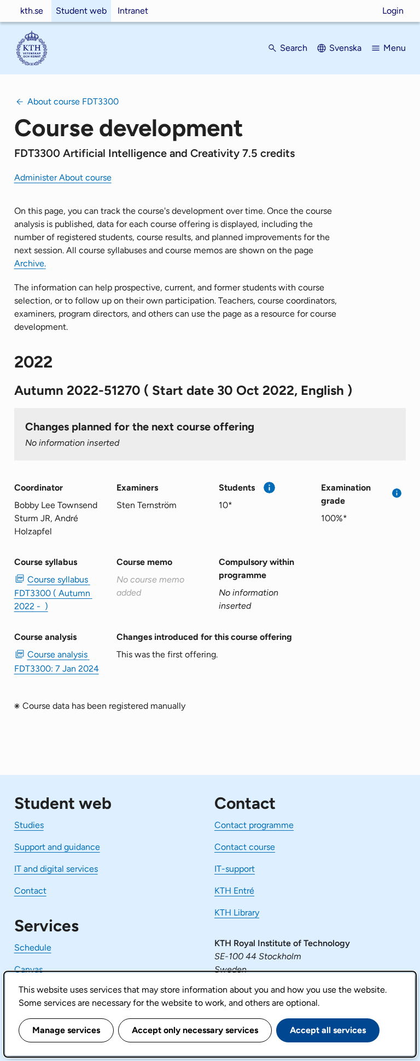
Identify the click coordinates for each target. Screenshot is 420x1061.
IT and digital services (56, 869)
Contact (30, 890)
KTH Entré (234, 890)
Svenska (345, 48)
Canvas (28, 969)
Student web (81, 10)
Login (393, 10)
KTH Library (236, 912)
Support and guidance (57, 847)
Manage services (66, 1030)
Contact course (244, 847)
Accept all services (328, 1030)
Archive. (30, 263)
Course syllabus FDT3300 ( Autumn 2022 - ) (53, 592)
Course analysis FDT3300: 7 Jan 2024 (56, 661)
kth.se (31, 10)
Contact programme (254, 825)
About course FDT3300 (73, 101)
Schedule (32, 947)
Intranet (133, 10)
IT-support (234, 869)
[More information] (269, 487)
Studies (29, 825)
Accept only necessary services (195, 1030)
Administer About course (63, 177)
